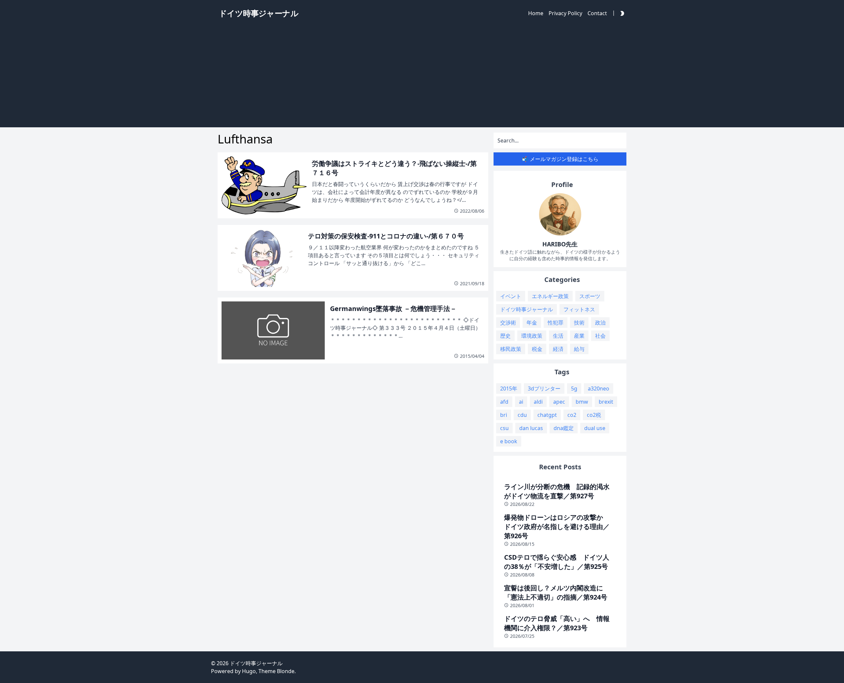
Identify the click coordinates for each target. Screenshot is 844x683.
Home (535, 13)
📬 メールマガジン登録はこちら (560, 159)
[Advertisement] (422, 78)
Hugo (249, 671)
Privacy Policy (565, 13)
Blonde (285, 671)
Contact (597, 13)
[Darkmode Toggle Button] (621, 13)
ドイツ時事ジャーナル (256, 663)
